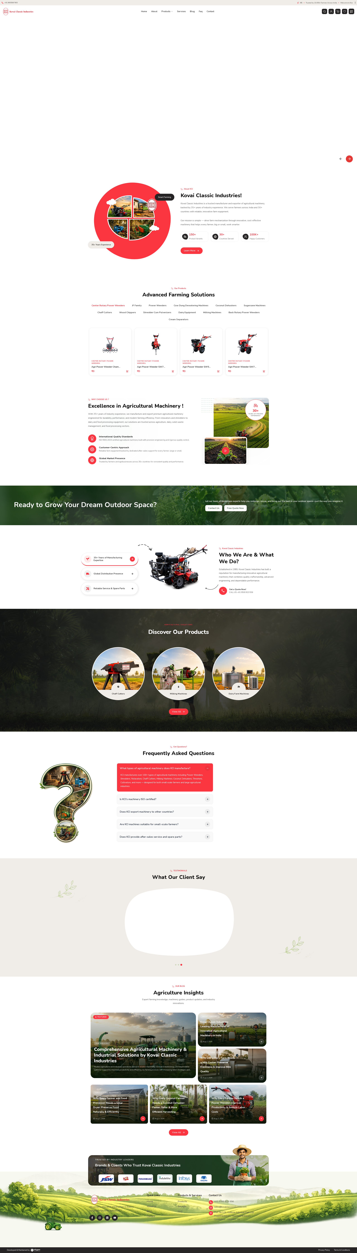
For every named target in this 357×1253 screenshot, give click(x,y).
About (154, 11)
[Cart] (338, 11)
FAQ (180, 1211)
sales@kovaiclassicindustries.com (230, 1206)
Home (144, 11)
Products (165, 11)
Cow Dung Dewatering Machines (191, 305)
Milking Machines (212, 312)
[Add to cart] (127, 371)
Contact (210, 11)
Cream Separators (178, 319)
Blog (192, 11)
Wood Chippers (127, 312)
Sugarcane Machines (255, 305)
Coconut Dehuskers (226, 305)
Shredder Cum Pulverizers (157, 312)
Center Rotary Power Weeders (108, 305)
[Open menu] (351, 11)
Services (181, 11)
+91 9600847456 (11, 3)
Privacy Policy (324, 1250)
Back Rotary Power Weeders (244, 312)
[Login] (331, 11)
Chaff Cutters (104, 312)
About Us (151, 1206)
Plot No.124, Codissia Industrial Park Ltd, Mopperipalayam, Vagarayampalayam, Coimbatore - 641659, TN (234, 1216)
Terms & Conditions (342, 1250)
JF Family (137, 305)
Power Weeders (158, 305)
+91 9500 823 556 (224, 1201)
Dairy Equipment (187, 312)
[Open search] (324, 11)
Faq (200, 11)
